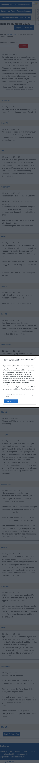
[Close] (35, 359)
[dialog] (19, 381)
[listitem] (19, 395)
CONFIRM (11, 401)
